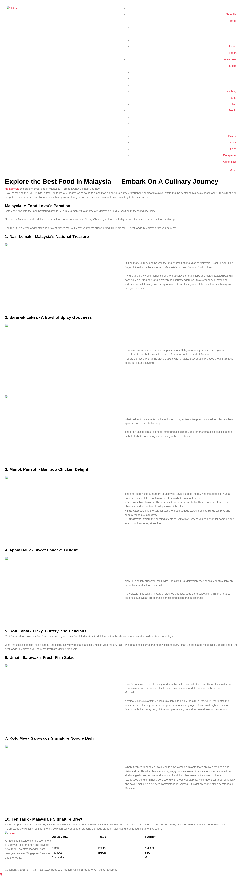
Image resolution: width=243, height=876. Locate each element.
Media (15, 188)
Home (8, 188)
